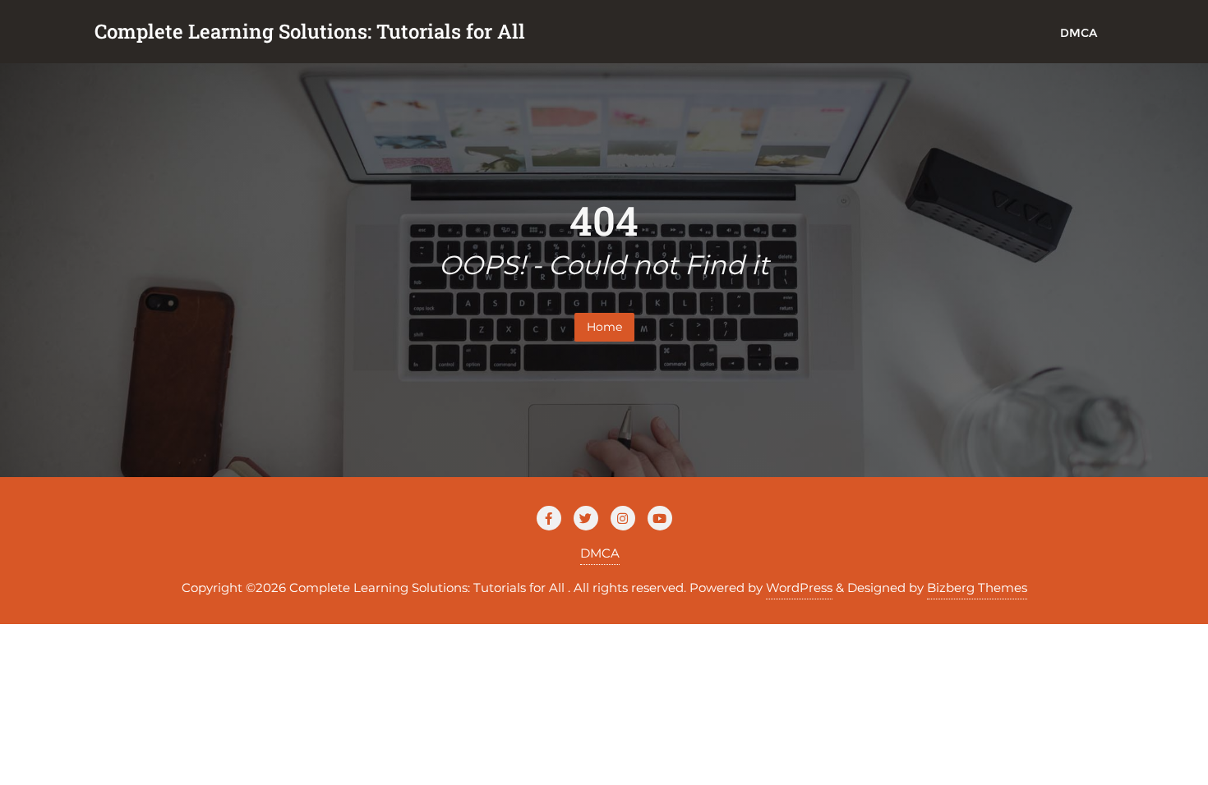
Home (604, 326)
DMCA (600, 553)
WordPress (799, 587)
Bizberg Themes (977, 587)
